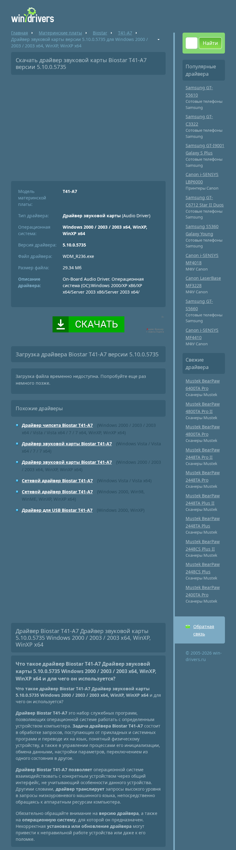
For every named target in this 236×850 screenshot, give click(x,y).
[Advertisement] (88, 125)
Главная (19, 33)
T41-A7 (125, 33)
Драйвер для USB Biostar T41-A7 (57, 510)
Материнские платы (60, 33)
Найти (210, 43)
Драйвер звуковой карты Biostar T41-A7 (67, 444)
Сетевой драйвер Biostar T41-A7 (57, 480)
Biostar (100, 33)
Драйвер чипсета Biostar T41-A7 (57, 425)
